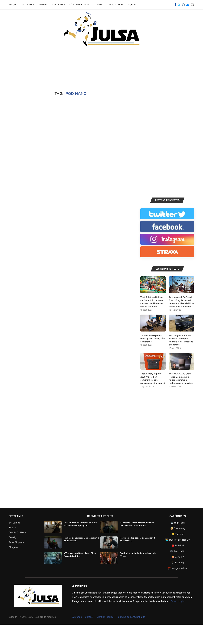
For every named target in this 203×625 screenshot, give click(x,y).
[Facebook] (175, 4)
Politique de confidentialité (131, 616)
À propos (77, 616)
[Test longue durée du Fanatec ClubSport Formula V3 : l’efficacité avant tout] (181, 323)
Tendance (98, 4)
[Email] (187, 4)
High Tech (27, 4)
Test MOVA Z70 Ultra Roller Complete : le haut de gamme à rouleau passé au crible (181, 378)
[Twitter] (179, 4)
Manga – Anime (116, 4)
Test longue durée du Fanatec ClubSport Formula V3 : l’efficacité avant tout (181, 340)
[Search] (192, 4)
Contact (132, 4)
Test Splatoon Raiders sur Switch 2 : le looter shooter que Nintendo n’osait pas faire (152, 302)
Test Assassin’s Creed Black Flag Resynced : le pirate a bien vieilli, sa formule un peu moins (181, 302)
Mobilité (43, 4)
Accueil (13, 4)
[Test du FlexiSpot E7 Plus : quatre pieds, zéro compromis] (153, 323)
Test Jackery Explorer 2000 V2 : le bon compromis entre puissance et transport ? (152, 378)
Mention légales (105, 616)
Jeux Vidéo (57, 4)
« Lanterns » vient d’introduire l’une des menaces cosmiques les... (137, 524)
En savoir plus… (179, 601)
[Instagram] (183, 4)
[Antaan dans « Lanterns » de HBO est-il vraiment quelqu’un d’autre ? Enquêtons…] (53, 527)
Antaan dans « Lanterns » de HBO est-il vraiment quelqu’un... (80, 524)
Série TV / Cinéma (78, 4)
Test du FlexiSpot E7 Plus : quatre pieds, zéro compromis (152, 338)
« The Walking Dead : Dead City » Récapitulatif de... (80, 555)
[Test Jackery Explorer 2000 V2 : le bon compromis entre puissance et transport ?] (153, 361)
